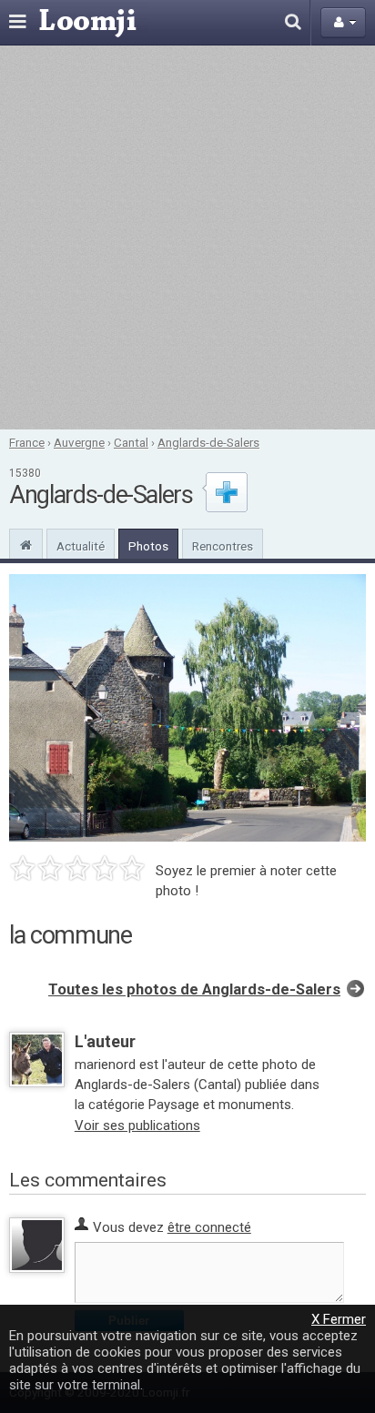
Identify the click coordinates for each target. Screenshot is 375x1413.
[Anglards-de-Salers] (26, 543)
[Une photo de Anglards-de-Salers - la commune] (187, 708)
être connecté (209, 1227)
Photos (148, 546)
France (27, 442)
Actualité (80, 546)
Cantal (131, 442)
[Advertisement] (187, 237)
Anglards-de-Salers (208, 442)
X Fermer (338, 1319)
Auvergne (79, 442)
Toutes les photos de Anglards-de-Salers (194, 989)
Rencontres (222, 546)
